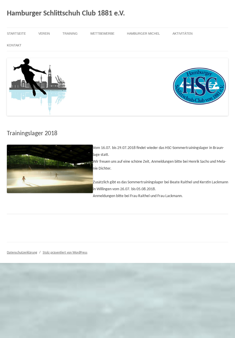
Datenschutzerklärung (22, 252)
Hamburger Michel (143, 33)
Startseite (16, 33)
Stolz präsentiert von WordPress (65, 252)
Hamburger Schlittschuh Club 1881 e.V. (66, 13)
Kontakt (14, 45)
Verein (44, 33)
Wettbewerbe (102, 33)
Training (70, 33)
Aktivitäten (183, 33)
